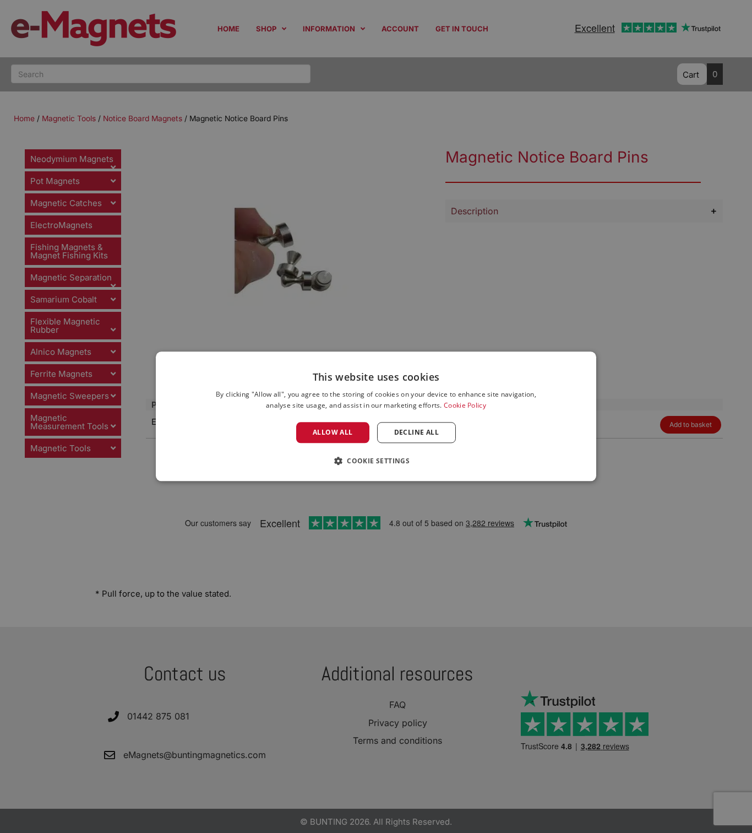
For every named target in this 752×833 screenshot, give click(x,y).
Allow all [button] (333, 432)
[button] (376, 461)
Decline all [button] (416, 432)
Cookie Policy (465, 405)
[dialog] (376, 416)
